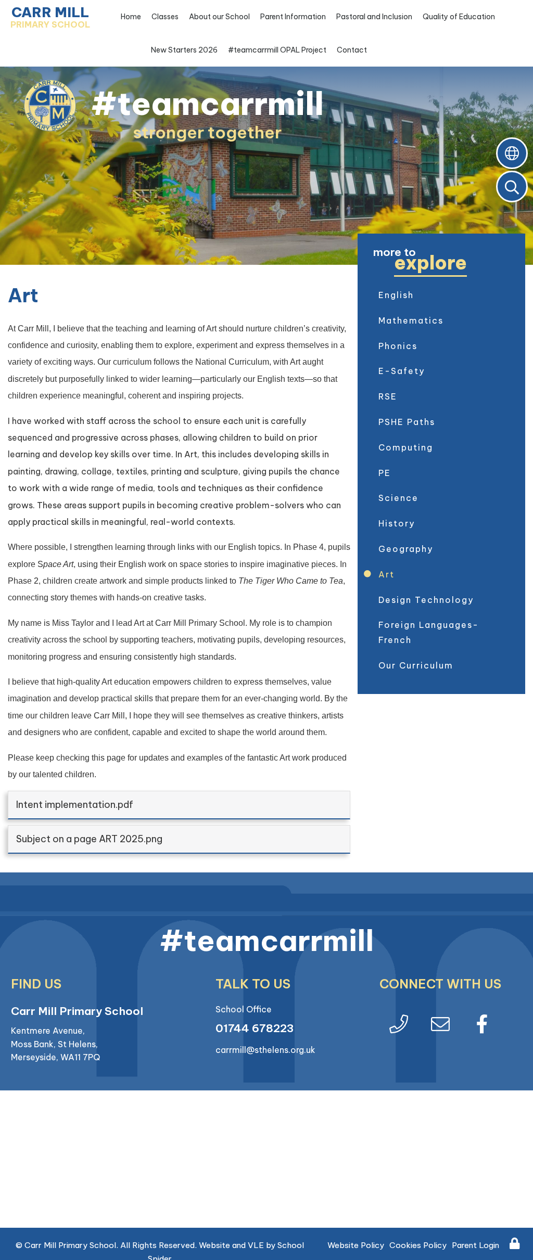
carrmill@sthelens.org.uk (265, 1050)
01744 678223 (254, 1028)
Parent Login (475, 1245)
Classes (165, 16)
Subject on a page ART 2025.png (89, 839)
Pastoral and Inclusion (374, 16)
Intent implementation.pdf (74, 805)
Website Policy (355, 1245)
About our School (219, 16)
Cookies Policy (418, 1245)
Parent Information (293, 16)
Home (131, 16)
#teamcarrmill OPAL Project (277, 50)
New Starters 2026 (184, 50)
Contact (352, 50)
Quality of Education (459, 16)
